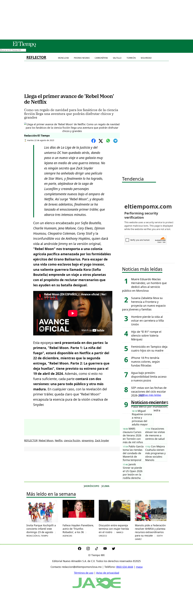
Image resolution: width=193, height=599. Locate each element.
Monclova (63, 57)
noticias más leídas (150, 395)
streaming (88, 440)
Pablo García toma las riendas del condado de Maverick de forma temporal (133, 453)
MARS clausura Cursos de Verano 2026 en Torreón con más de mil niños (133, 435)
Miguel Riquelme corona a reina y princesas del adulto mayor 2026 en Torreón (142, 417)
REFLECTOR (36, 57)
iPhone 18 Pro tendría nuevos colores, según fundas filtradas (145, 361)
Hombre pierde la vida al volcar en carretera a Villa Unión (147, 320)
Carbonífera (101, 57)
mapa (139, 567)
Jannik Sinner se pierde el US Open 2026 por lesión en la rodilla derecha (132, 471)
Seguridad (146, 57)
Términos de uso (83, 572)
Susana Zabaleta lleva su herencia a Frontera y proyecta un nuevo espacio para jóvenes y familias (144, 303)
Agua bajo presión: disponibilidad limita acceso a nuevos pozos (149, 376)
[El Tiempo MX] (24, 46)
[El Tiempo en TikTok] (99, 549)
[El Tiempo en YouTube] (107, 549)
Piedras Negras (82, 57)
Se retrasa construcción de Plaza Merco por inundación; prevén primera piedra (149, 406)
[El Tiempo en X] (113, 549)
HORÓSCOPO (91, 486)
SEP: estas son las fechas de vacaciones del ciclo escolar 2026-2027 (149, 391)
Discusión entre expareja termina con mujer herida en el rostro (114, 530)
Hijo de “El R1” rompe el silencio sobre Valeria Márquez (146, 335)
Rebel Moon (46, 440)
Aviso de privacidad (107, 572)
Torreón (131, 57)
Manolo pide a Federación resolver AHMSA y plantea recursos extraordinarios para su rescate (150, 532)
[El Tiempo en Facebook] (82, 549)
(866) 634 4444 (124, 567)
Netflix (58, 440)
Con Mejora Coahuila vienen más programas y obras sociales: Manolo (155, 453)
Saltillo (117, 57)
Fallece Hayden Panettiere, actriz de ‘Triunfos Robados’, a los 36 (78, 530)
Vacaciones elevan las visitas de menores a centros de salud (155, 433)
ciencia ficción (72, 440)
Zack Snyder (102, 440)
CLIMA (105, 486)
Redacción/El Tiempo (37, 135)
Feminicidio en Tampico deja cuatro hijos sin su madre (149, 348)
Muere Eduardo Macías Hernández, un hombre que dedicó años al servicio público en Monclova (144, 285)
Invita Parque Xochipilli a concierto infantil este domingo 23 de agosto (41, 530)
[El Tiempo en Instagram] (90, 549)
